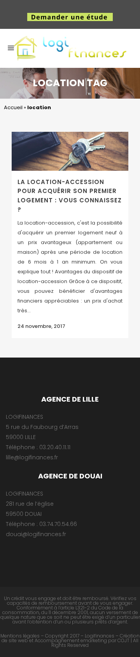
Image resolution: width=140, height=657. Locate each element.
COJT (123, 640)
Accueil (13, 107)
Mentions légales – (22, 635)
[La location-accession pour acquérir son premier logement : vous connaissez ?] (70, 151)
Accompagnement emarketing (71, 640)
